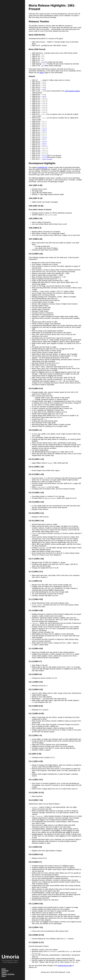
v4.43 (43, 62)
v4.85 (44, 89)
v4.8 (42, 65)
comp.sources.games (72, 91)
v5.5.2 (44, 145)
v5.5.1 (44, 143)
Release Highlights (8, 974)
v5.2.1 (44, 130)
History (4, 972)
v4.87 (44, 96)
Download (5, 970)
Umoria (10, 957)
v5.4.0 (44, 137)
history (42, 72)
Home (4, 969)
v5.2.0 (44, 128)
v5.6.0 (44, 155)
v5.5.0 (44, 141)
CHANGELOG (42, 167)
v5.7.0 (44, 157)
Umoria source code (65, 965)
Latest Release (47, 159)
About (4, 976)
